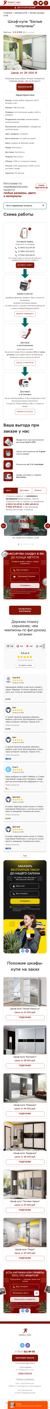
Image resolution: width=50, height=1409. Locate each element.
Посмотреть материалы (25, 610)
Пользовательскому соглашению (19, 593)
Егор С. (15, 767)
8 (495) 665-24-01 (26, 252)
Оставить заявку (25, 265)
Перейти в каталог (25, 412)
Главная (7, 13)
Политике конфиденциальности (26, 591)
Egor (14, 737)
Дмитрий (16, 827)
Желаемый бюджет (27, 576)
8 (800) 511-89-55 (26, 248)
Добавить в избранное (25, 1379)
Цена (8, 490)
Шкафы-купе (21, 13)
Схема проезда (25, 1373)
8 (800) (25, 1352)
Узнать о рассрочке (25, 363)
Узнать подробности (41, 187)
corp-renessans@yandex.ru (25, 1363)
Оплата (37, 490)
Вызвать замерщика (25, 314)
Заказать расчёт (25, 87)
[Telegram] (23, 951)
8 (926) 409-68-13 (26, 255)
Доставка (24, 490)
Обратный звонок (25, 1358)
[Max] (27, 951)
